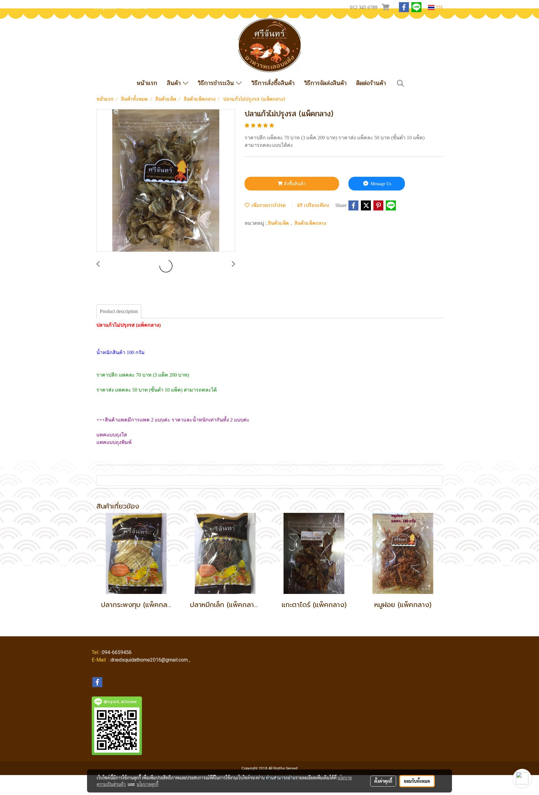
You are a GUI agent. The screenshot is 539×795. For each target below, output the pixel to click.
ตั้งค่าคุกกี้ (383, 781)
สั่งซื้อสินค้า (294, 183)
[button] (400, 83)
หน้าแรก (147, 83)
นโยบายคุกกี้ (147, 784)
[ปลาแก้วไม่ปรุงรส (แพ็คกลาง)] (166, 180)
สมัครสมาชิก (135, 7)
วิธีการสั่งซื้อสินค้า (272, 83)
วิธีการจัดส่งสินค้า (325, 83)
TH (439, 7)
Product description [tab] (119, 311)
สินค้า (175, 83)
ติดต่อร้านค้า (371, 83)
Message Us (380, 183)
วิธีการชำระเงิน (217, 83)
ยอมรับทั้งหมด (417, 781)
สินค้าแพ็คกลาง (310, 223)
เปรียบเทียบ (315, 205)
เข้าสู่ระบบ (105, 7)
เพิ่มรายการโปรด (268, 205)
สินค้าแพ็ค (279, 223)
